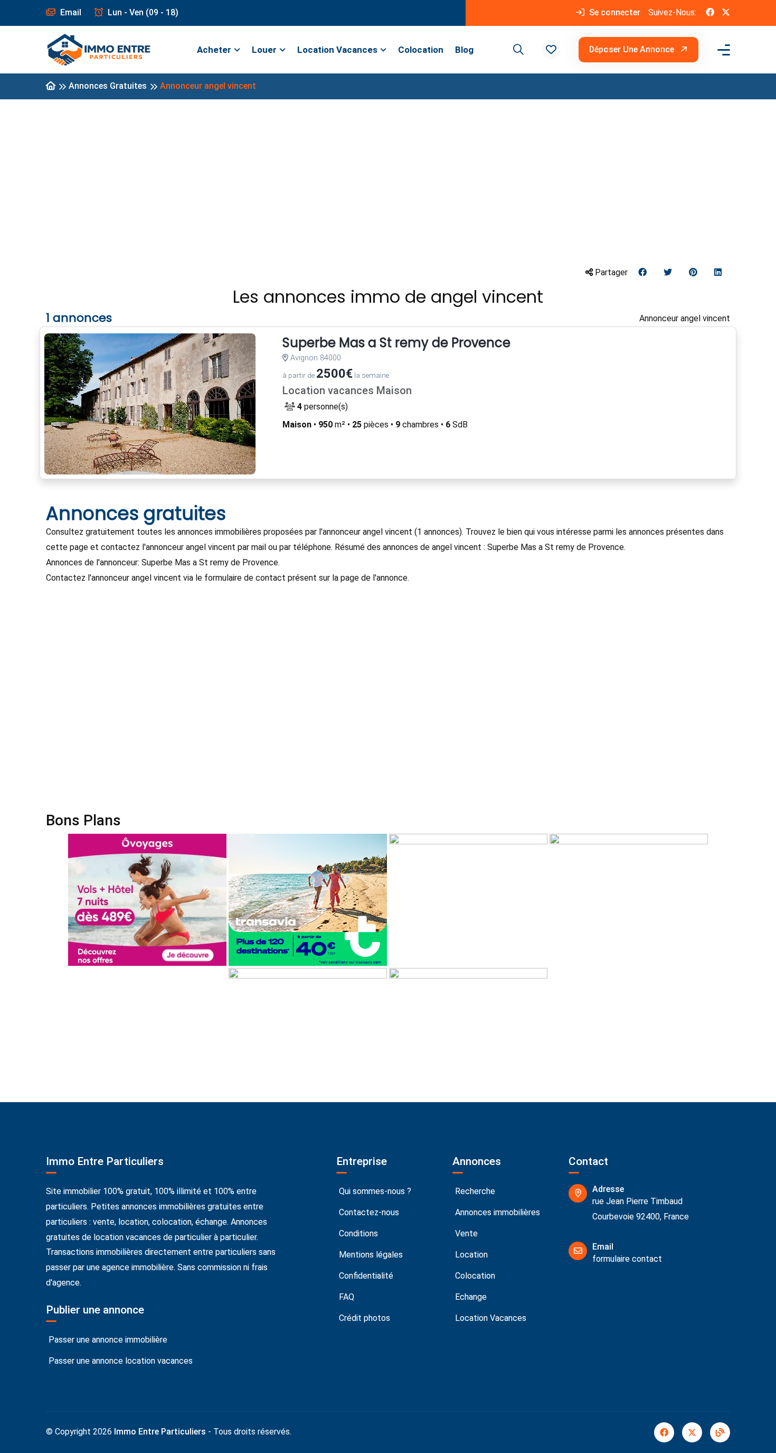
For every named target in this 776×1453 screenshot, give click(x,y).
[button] (551, 49)
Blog (464, 49)
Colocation (420, 49)
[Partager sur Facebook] (642, 273)
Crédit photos (363, 1318)
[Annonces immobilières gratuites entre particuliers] (50, 86)
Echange (470, 1297)
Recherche (474, 1191)
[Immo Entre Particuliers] (99, 50)
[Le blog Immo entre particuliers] (720, 1432)
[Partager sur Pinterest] (693, 273)
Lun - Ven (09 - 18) (142, 12)
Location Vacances (337, 49)
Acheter (214, 49)
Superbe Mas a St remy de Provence (396, 343)
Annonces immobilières (496, 1212)
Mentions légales (370, 1255)
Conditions (357, 1233)
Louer (264, 49)
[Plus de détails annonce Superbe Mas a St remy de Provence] (149, 403)
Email (69, 12)
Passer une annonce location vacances (119, 1361)
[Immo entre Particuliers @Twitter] (726, 13)
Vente (465, 1233)
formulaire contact (627, 1259)
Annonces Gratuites (108, 86)
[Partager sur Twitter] (668, 273)
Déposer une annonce (632, 49)
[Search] (517, 50)
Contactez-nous (368, 1212)
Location (470, 1255)
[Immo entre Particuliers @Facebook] (710, 13)
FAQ (345, 1297)
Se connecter (613, 12)
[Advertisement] (388, 182)
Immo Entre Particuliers (160, 1432)
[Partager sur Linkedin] (718, 273)
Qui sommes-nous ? (374, 1191)
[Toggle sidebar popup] (722, 50)
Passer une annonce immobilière (106, 1340)
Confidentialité (365, 1276)
